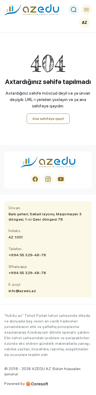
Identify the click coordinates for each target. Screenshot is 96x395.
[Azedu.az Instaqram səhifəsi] (48, 179)
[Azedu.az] (31, 9)
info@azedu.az (22, 291)
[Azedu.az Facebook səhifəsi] (35, 179)
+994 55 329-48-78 (27, 255)
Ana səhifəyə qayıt (48, 118)
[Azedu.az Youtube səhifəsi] (60, 179)
